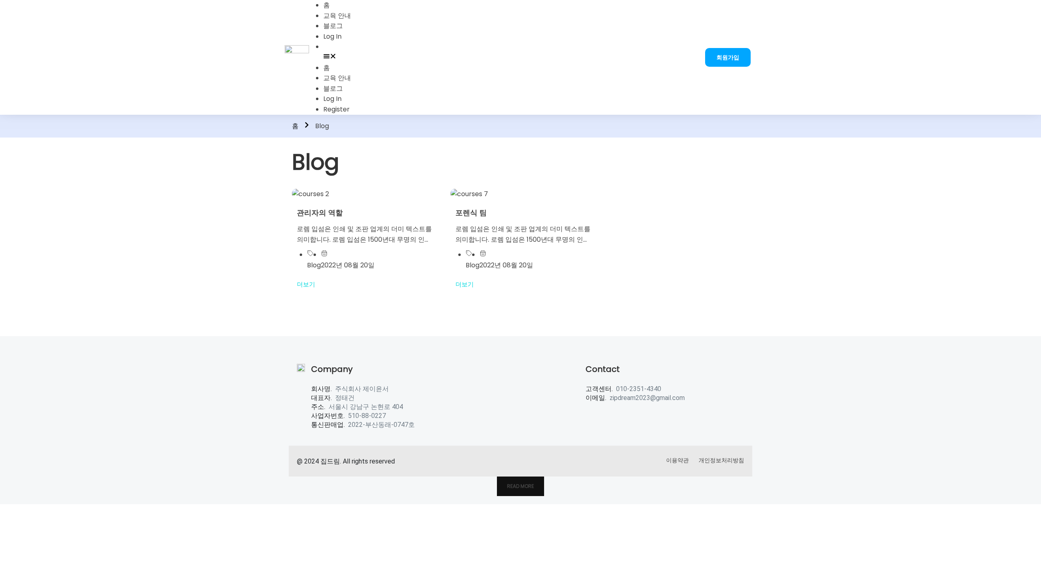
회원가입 (728, 57)
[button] (508, 57)
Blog (314, 265)
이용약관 (677, 460)
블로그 (333, 26)
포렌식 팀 (471, 213)
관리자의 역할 (320, 213)
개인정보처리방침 (721, 460)
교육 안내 (337, 15)
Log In (332, 36)
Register (336, 109)
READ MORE (520, 486)
